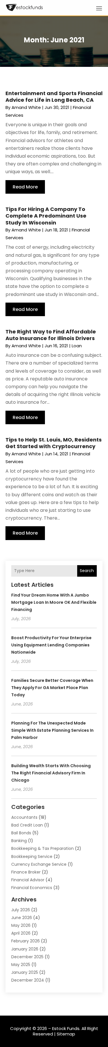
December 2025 (27, 957)
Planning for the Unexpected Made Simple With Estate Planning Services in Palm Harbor (52, 730)
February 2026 (25, 941)
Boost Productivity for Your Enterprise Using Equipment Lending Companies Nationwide (51, 645)
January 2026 (24, 949)
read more (25, 187)
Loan (77, 346)
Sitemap (66, 1034)
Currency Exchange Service (39, 864)
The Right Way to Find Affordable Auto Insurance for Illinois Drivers (50, 335)
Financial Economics (31, 888)
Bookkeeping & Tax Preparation (42, 848)
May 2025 (20, 964)
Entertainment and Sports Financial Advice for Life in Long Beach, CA (54, 96)
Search (87, 571)
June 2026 (21, 917)
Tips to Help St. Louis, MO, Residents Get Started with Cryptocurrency (53, 443)
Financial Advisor (27, 880)
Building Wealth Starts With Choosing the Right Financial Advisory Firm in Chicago (51, 773)
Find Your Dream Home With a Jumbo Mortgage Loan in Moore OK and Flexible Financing (53, 602)
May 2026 (21, 925)
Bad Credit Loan (27, 825)
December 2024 (27, 980)
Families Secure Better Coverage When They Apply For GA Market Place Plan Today (52, 688)
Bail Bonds (21, 833)
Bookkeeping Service (31, 856)
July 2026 (20, 910)
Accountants (24, 817)
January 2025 (24, 972)
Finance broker (26, 872)
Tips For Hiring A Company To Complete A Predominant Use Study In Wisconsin (45, 215)
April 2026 (21, 933)
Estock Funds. (66, 1028)
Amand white (26, 107)
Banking (19, 841)
